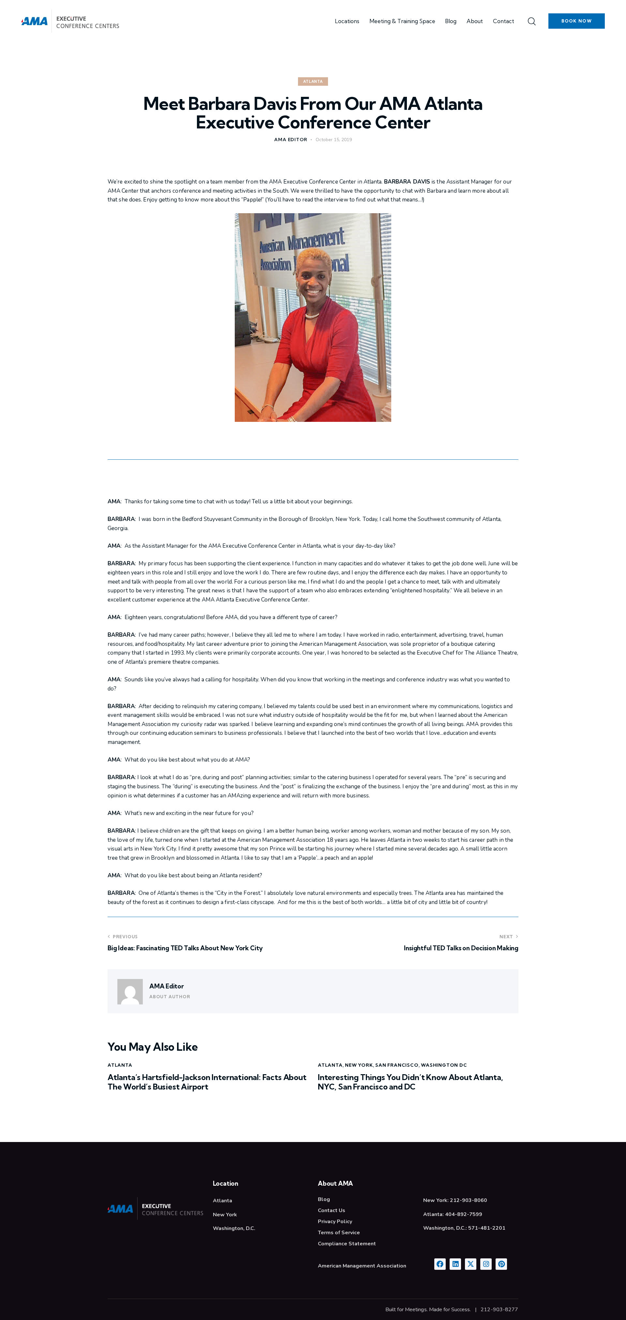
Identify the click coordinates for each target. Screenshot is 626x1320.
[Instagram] (486, 1264)
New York (359, 1065)
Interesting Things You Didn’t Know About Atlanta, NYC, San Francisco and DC (410, 1082)
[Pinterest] (501, 1264)
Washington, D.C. (234, 1228)
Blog (324, 1199)
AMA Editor (166, 986)
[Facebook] (440, 1264)
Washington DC (444, 1065)
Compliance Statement (347, 1243)
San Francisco (396, 1065)
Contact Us (331, 1210)
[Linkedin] (455, 1264)
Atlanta (313, 81)
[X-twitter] (470, 1264)
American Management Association (362, 1265)
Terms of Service (339, 1232)
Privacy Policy (335, 1221)
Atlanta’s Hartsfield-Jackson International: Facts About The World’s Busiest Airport (207, 1082)
